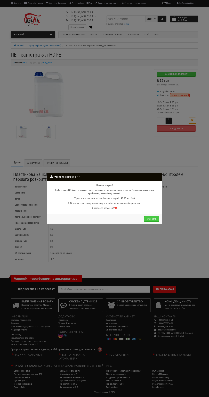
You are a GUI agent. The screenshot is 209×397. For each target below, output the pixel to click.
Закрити (153, 218)
